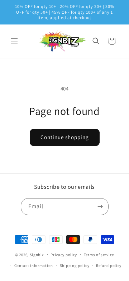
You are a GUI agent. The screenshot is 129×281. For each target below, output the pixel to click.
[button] (14, 41)
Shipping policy (75, 265)
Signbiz (37, 254)
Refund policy (108, 265)
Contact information (33, 265)
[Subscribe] (100, 206)
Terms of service (99, 254)
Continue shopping (64, 137)
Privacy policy (64, 254)
